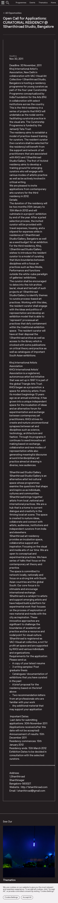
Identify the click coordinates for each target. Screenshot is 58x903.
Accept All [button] (27, 897)
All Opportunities (13, 12)
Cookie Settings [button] (11, 897)
